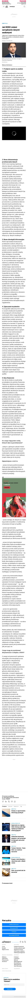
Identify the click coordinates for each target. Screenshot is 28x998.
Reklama (4, 957)
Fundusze (14, 931)
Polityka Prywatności (19, 946)
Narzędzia (6, 920)
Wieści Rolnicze (17, 964)
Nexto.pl (16, 960)
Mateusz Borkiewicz (7, 65)
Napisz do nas (5, 949)
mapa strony (5, 968)
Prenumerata (5, 960)
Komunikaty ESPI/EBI (14, 935)
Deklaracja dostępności (19, 952)
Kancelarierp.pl (17, 963)
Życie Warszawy (18, 966)
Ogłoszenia (4, 958)
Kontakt (4, 948)
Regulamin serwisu (18, 949)
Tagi (21, 806)
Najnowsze (16, 806)
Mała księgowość (18, 961)
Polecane (10, 806)
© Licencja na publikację (8, 796)
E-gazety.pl (16, 958)
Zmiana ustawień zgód (19, 948)
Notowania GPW (14, 928)
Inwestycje (12, 6)
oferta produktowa (6, 970)
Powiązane (4, 806)
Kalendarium (17, 968)
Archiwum (4, 961)
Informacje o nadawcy (19, 951)
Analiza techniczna (14, 924)
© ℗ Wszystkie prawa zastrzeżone (10, 797)
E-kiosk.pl (16, 957)
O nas (3, 946)
